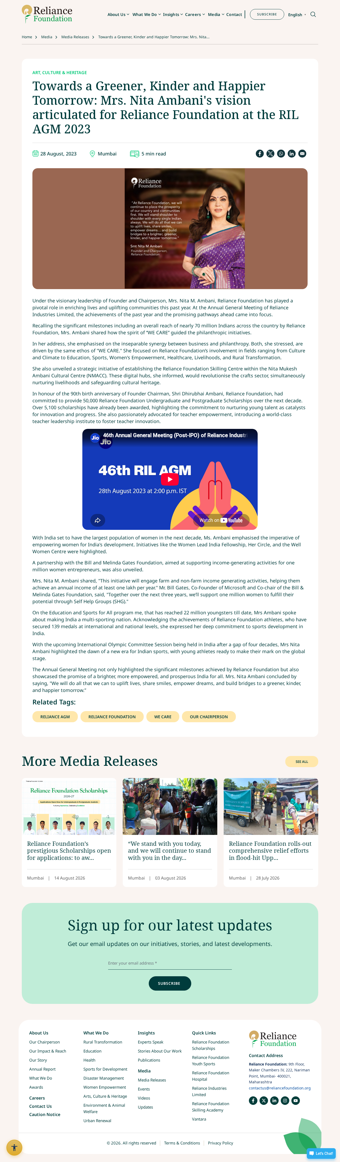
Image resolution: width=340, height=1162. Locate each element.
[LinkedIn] (274, 1100)
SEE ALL (302, 761)
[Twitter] (264, 1100)
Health (89, 1060)
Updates (145, 1107)
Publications (149, 1060)
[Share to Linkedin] (292, 154)
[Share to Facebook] (260, 154)
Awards (36, 1087)
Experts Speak (150, 1042)
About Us (116, 14)
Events (144, 1089)
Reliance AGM (55, 716)
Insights (171, 14)
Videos (144, 1098)
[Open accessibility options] (14, 1148)
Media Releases (75, 36)
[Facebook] (253, 1100)
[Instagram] (285, 1100)
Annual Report (42, 1069)
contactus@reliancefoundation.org (280, 1088)
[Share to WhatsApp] (281, 154)
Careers (193, 14)
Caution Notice (44, 1115)
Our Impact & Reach (47, 1051)
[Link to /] (280, 1041)
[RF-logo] (47, 14)
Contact (234, 14)
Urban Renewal (97, 1120)
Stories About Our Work (160, 1051)
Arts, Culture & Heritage (105, 1096)
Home (27, 36)
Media (214, 14)
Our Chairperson (209, 716)
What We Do (145, 14)
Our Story (38, 1060)
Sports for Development (105, 1069)
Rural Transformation (102, 1042)
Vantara (199, 1119)
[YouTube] (295, 1100)
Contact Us (40, 1106)
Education (92, 1051)
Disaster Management (103, 1078)
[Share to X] (270, 154)
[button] (312, 14)
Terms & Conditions (182, 1143)
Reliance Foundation (112, 716)
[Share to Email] (302, 154)
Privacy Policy (220, 1143)
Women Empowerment (104, 1087)
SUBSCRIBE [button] (267, 14)
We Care (162, 716)
